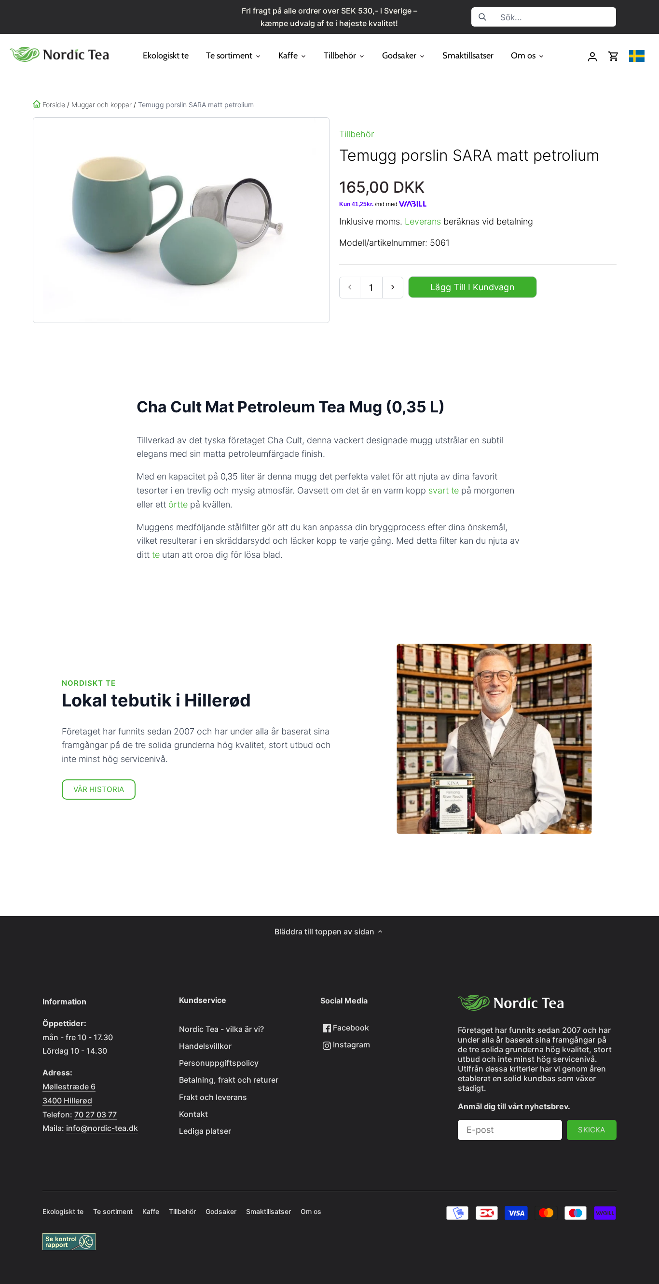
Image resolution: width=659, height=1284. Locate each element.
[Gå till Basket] (613, 56)
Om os (311, 1211)
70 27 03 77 (95, 1114)
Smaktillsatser (268, 1211)
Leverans (423, 221)
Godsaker (221, 1211)
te (156, 555)
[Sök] (483, 17)
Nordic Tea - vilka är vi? (221, 1029)
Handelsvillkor (205, 1046)
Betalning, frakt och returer (228, 1080)
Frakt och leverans (213, 1097)
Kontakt (193, 1114)
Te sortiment (113, 1211)
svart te (443, 490)
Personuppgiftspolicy (219, 1063)
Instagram (350, 1044)
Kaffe (150, 1211)
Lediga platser (205, 1131)
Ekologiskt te (62, 1211)
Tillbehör (356, 134)
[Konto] (592, 56)
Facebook (350, 1027)
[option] (179, 220)
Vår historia (98, 789)
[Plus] (392, 287)
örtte (178, 504)
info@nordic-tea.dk (102, 1128)
